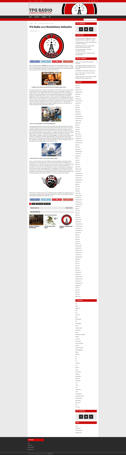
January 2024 (78, 114)
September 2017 (78, 257)
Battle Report (78, 319)
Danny (76, 332)
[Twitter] (92, 1)
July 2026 (77, 85)
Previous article (35, 208)
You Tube (77, 407)
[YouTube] (95, 1)
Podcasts (36, 17)
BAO (76, 317)
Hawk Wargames (79, 350)
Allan (76, 310)
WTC (76, 404)
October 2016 (78, 281)
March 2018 (77, 243)
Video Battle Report (79, 396)
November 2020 (78, 175)
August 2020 (78, 182)
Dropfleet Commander (80, 334)
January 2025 (78, 98)
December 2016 (78, 276)
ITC (76, 356)
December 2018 (78, 224)
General (44, 17)
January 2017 (78, 274)
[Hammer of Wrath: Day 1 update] (67, 224)
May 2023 (77, 129)
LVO (76, 365)
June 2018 (77, 237)
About (30, 1)
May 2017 (77, 265)
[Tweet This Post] (46, 61)
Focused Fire (78, 341)
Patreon (43, 194)
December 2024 (78, 100)
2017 (33, 203)
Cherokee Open (78, 328)
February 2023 (78, 136)
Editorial (77, 336)
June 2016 (77, 289)
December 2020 (78, 173)
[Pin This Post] (57, 61)
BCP (76, 321)
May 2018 (77, 239)
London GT (77, 363)
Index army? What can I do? (86, 78)
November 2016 (78, 278)
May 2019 (77, 213)
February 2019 (78, 219)
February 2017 (78, 272)
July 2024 (77, 105)
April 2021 (77, 164)
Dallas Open (78, 330)
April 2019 (77, 215)
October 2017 (78, 254)
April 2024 (77, 109)
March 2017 (77, 270)
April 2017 (77, 267)
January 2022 (78, 149)
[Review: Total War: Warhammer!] (36, 224)
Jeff (76, 358)
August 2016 (78, 285)
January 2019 (78, 221)
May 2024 (77, 107)
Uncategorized (78, 393)
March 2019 (77, 217)
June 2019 (77, 210)
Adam (76, 306)
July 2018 (77, 235)
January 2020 (78, 197)
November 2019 (78, 199)
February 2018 (78, 246)
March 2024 (77, 111)
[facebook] (81, 29)
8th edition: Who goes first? (89, 70)
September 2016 (78, 283)
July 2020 (77, 184)
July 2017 (77, 261)
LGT (76, 360)
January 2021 (78, 171)
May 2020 (77, 188)
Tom (76, 387)
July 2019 (77, 208)
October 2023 (78, 120)
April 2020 (77, 191)
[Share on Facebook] (35, 61)
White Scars (77, 402)
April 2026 (77, 87)
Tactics (76, 385)
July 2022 (77, 144)
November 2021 (78, 151)
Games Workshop (79, 343)
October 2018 (78, 228)
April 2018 (77, 241)
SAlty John (77, 378)
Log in (76, 426)
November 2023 (78, 118)
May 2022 (77, 147)
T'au (76, 382)
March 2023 (77, 133)
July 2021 (77, 158)
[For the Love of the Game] (51, 224)
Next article (69, 208)
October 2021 (78, 153)
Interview (77, 354)
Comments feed (78, 430)
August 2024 (78, 103)
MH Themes (50, 453)
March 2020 (77, 193)
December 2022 (78, 140)
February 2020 (78, 195)
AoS (76, 312)
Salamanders (78, 376)
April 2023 (77, 131)
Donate (41, 1)
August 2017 (78, 259)
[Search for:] (90, 19)
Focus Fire (77, 339)
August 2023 (78, 122)
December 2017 (78, 250)
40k (49, 17)
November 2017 (78, 252)
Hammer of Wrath (79, 347)
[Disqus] (51, 246)
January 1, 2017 (34, 31)
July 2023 (77, 125)
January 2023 (78, 138)
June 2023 (77, 127)
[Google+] (97, 1)
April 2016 (77, 294)
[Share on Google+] (68, 61)
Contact (35, 1)
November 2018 (78, 226)
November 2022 (78, 142)
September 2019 (78, 204)
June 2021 (77, 160)
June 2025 (77, 96)
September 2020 (78, 180)
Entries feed (77, 428)
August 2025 (78, 94)
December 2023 (78, 116)
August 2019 (78, 206)
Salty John (47, 203)
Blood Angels (78, 323)
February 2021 (78, 169)
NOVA (76, 369)
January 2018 (78, 248)
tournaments (78, 389)
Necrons (77, 367)
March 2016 (77, 296)
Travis (76, 391)
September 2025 (78, 92)
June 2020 (77, 186)
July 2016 (77, 287)
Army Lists (77, 314)
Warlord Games (78, 398)
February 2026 (78, 89)
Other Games (78, 371)
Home (30, 17)
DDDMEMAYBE (78, 70)
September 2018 (78, 230)
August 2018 (78, 232)
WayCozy (77, 62)
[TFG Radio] (63, 9)
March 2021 (77, 166)
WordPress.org (78, 432)
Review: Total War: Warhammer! (34, 227)
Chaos (76, 325)
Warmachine (78, 400)
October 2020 (78, 177)
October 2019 (78, 202)
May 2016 (77, 292)
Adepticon (77, 308)
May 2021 (77, 162)
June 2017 (77, 263)
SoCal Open (77, 380)
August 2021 (78, 155)
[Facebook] (89, 1)
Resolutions (39, 203)
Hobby (76, 352)
